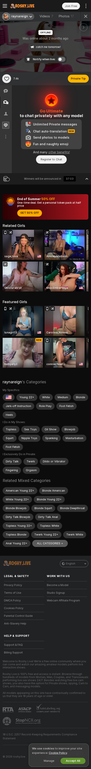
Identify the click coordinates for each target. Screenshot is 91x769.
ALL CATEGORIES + (50, 543)
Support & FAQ (13, 644)
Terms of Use (12, 592)
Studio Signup (56, 592)
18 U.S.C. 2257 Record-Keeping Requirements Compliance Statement (40, 736)
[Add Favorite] (6, 78)
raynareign (12, 382)
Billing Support (13, 652)
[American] (9, 397)
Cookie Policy (58, 753)
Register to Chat (51, 159)
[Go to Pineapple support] (7, 721)
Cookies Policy (13, 608)
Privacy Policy (13, 585)
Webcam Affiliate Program (63, 600)
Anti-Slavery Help (15, 623)
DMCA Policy (12, 600)
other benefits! (59, 152)
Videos (46, 16)
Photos (66, 16)
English (70, 563)
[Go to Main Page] (28, 6)
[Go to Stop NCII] (28, 721)
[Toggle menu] (5, 6)
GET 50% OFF (29, 212)
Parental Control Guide (18, 615)
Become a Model (57, 585)
